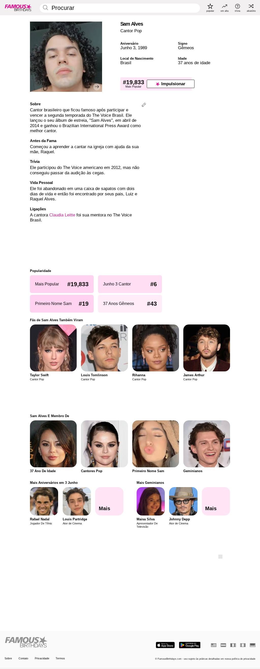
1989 (142, 47)
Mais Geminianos (150, 483)
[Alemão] (252, 645)
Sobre (8, 658)
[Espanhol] (223, 645)
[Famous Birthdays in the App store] (165, 645)
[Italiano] (243, 645)
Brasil (125, 62)
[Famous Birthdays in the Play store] (190, 645)
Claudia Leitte (62, 215)
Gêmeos (186, 47)
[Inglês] (213, 645)
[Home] (66, 642)
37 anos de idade (194, 62)
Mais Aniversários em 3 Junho (54, 483)
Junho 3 (127, 47)
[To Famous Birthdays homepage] (18, 8)
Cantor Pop (131, 30)
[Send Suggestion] (144, 105)
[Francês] (233, 645)
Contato (23, 658)
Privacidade (42, 658)
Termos (60, 658)
